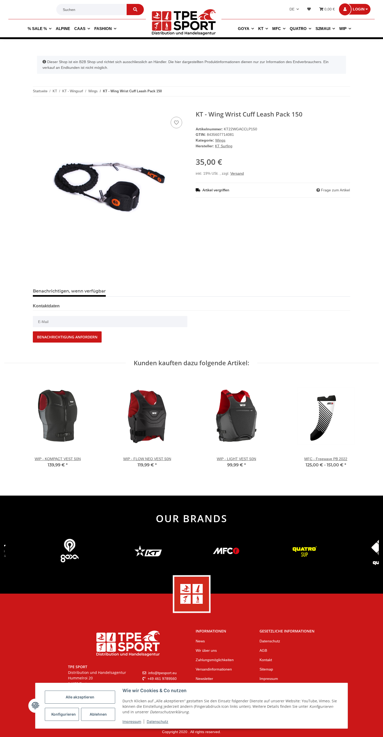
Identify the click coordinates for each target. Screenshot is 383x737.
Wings (220, 140)
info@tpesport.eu (162, 673)
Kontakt (266, 660)
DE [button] (291, 9)
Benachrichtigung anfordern (67, 336)
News (200, 641)
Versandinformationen (214, 669)
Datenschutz (157, 721)
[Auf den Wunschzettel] (176, 122)
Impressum (131, 721)
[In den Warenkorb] (37, 108)
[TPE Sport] (183, 22)
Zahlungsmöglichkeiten (215, 660)
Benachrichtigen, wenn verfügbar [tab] (69, 291)
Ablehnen (98, 714)
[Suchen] (135, 9)
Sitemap (266, 669)
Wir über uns (206, 650)
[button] (358, 9)
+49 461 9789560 (161, 679)
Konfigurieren (63, 714)
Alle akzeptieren (80, 697)
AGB (263, 650)
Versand (237, 173)
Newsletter (204, 679)
